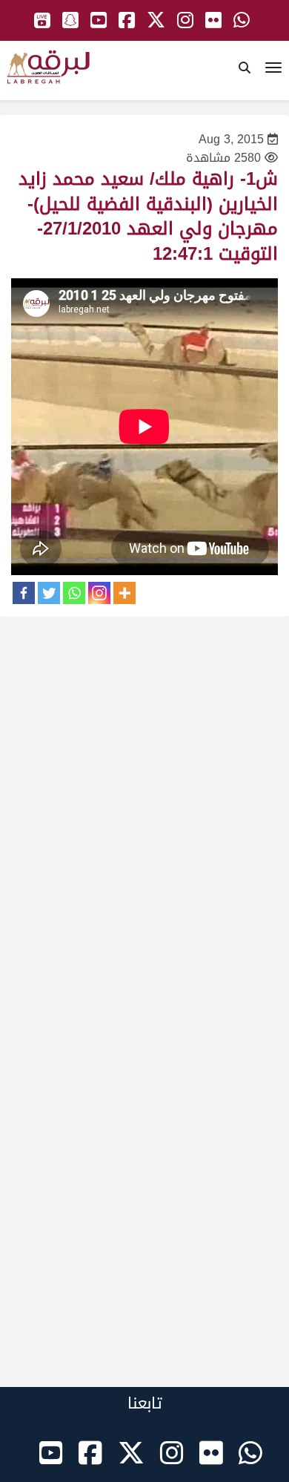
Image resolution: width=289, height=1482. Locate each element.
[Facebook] (24, 593)
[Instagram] (99, 593)
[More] (124, 593)
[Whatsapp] (74, 593)
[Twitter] (49, 593)
